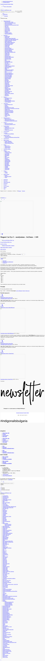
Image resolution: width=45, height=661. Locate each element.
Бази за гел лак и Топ (9, 123)
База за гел (7, 128)
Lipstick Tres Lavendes (9, 85)
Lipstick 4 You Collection (9, 93)
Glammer (6, 166)
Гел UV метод (6, 186)
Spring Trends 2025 (8, 41)
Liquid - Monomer (6, 535)
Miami (6, 68)
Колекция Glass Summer (9, 57)
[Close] (0, 487)
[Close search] (1, 486)
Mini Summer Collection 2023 (10, 52)
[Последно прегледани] (3, 482)
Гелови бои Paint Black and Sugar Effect (12, 137)
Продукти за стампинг (9, 112)
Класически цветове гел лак (10, 124)
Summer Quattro (8, 88)
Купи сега (5, 255)
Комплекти (7, 95)
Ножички (6, 106)
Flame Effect (7, 169)
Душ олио (7, 26)
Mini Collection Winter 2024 (10, 42)
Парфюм (6, 31)
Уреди (5, 170)
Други (6, 116)
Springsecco (7, 83)
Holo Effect (7, 164)
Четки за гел (7, 145)
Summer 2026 (7, 36)
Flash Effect (7, 155)
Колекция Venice (8, 77)
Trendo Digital (10, 479)
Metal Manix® (7, 165)
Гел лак (5, 122)
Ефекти (5, 150)
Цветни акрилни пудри (9, 143)
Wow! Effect (7, 157)
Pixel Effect (7, 163)
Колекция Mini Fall (8, 91)
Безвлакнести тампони (9, 111)
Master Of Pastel (8, 78)
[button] (1, 296)
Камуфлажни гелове (6, 597)
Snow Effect (7, 162)
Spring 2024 (7, 46)
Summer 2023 (7, 54)
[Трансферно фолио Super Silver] (22, 343)
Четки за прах (7, 115)
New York (6, 62)
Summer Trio (7, 53)
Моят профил (5, 456)
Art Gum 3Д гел (8, 136)
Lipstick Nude (7, 86)
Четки (5, 144)
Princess (6, 158)
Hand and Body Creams (7, 516)
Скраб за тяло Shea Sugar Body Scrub (11, 24)
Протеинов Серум (6, 637)
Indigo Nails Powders (8, 142)
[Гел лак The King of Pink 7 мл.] (1, 240)
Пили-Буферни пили (9, 104)
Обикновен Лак (7, 117)
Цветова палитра (8, 176)
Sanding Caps (7, 109)
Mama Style (7, 67)
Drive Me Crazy (7, 81)
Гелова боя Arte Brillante (9, 133)
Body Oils (6, 25)
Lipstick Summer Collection (10, 65)
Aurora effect (7, 168)
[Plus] (21, 254)
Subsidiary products (7, 149)
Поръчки (4, 458)
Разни (6, 177)
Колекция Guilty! (6, 610)
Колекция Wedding (8, 76)
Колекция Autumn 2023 (9, 49)
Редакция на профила (7, 459)
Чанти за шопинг (8, 525)
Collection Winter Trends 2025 (10, 38)
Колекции (5, 35)
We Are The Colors (8, 75)
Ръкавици (7, 113)
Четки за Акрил (8, 146)
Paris (6, 71)
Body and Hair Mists (6, 502)
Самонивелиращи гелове (9, 127)
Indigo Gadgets (6, 174)
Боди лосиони (5, 585)
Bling (6, 156)
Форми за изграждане (9, 110)
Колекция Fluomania (8, 70)
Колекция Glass (8, 56)
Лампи (6, 171)
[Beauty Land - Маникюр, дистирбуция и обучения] (5, 10)
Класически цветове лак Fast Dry (11, 120)
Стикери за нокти (8, 152)
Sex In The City (7, 63)
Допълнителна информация (8, 261)
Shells (4, 555)
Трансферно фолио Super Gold (6, 298)
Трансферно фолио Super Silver (6, 344)
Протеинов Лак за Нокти (9, 119)
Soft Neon (6, 79)
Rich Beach (7, 80)
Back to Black (7, 92)
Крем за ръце (5, 622)
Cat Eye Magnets (8, 101)
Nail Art (23, 290)
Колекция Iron (5, 611)
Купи (1, 255)
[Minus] (25, 254)
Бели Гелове (5, 583)
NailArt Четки (7, 147)
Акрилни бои (6, 138)
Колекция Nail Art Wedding (10, 100)
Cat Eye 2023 (7, 47)
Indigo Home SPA (7, 182)
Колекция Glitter (6, 609)
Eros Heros (7, 90)
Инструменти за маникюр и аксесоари (12, 108)
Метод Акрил (6, 140)
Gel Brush (5, 132)
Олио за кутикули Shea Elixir (8, 629)
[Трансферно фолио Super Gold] (22, 297)
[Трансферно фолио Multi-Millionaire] (22, 320)
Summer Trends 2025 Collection (10, 40)
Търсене (18, 11)
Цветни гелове (6, 135)
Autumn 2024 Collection (9, 43)
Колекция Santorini (8, 72)
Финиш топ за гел (6, 649)
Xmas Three (7, 82)
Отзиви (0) (5, 262)
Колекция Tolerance (8, 74)
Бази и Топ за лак (8, 118)
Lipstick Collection (8, 66)
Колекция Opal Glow (9, 44)
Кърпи (6, 175)
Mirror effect (7, 154)
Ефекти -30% (7, 151)
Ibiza (3, 522)
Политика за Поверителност (8, 448)
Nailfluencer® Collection (9, 69)
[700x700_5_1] (3, 197)
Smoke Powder (7, 160)
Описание (4, 260)
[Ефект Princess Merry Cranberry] (1, 245)
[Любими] (1, 234)
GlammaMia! (7, 159)
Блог (4, 188)
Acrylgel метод (6, 131)
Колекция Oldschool (8, 51)
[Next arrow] (4, 200)
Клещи (6, 105)
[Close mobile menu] (0, 491)
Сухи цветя (7, 153)
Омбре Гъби (7, 114)
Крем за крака (7, 30)
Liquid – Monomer (8, 141)
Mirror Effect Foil (8, 99)
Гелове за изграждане (9, 129)
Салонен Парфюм (8, 32)
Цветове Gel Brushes (6, 653)
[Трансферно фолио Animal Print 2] (22, 366)
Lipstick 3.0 (7, 64)
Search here (2, 11)
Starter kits (7, 94)
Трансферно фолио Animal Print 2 (6, 379)
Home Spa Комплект (8, 33)
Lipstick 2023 (7, 84)
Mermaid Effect (7, 161)
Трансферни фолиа (6, 647)
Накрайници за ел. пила (9, 107)
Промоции (6, 179)
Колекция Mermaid (8, 50)
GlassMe (6, 167)
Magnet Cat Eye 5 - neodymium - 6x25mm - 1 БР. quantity (10, 254)
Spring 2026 (7, 37)
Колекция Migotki (8, 48)
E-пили (6, 172)
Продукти (5, 180)
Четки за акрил (5, 655)
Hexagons (4, 517)
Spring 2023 (7, 55)
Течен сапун (7, 27)
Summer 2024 (7, 45)
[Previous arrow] (1, 200)
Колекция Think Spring (9, 73)
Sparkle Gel (5, 559)
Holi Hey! (6, 87)
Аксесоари (6, 103)
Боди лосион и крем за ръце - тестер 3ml (10, 584)
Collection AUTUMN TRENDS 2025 (11, 39)
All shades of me (8, 89)
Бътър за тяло (7, 29)
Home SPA (5, 520)
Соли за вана (7, 28)
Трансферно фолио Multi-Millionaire (7, 333)
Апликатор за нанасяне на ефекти (9, 578)
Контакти (4, 447)
